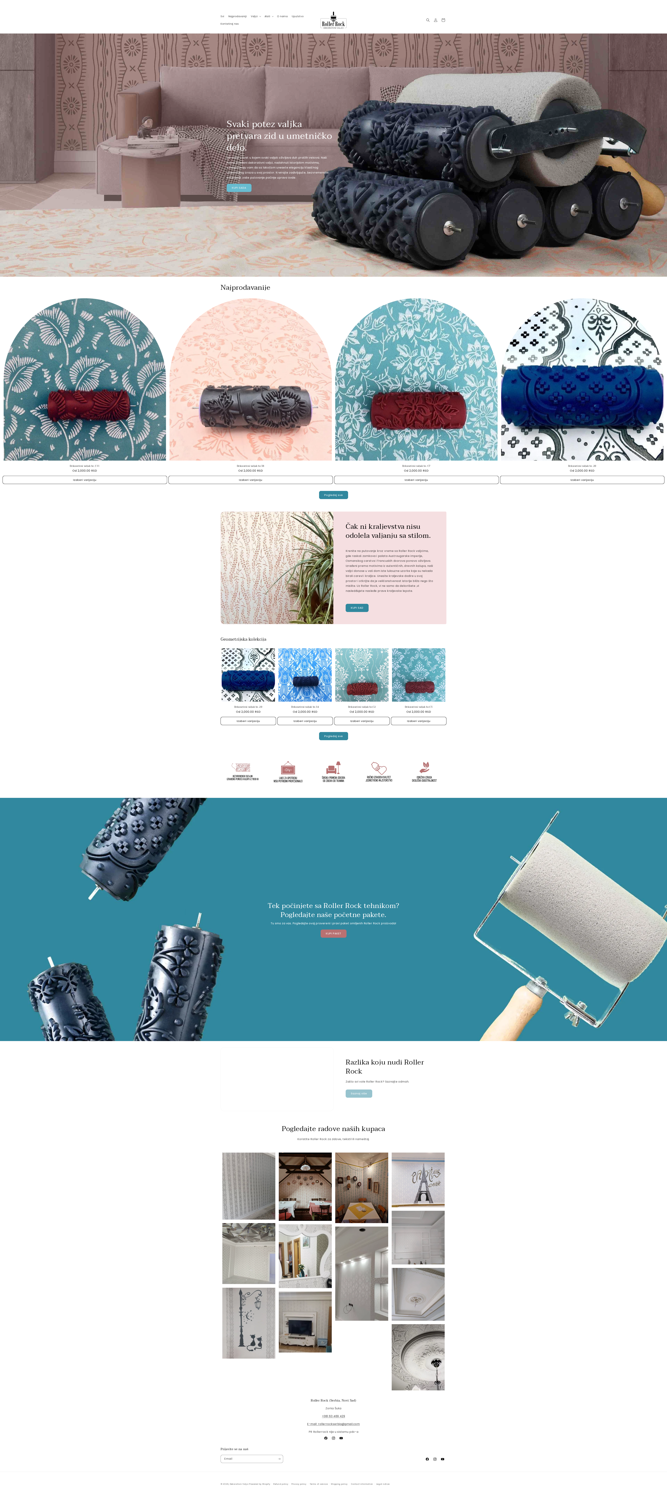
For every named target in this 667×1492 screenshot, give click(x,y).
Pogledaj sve (333, 495)
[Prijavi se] (279, 1459)
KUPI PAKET (333, 933)
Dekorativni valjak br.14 (305, 707)
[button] (255, 16)
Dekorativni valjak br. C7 (416, 466)
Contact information (362, 1483)
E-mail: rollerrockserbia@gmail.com (333, 1424)
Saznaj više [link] (359, 1093)
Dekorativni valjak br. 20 (582, 466)
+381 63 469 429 (333, 1416)
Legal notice (383, 1483)
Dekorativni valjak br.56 (250, 466)
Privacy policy (298, 1483)
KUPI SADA (239, 188)
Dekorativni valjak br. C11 (85, 466)
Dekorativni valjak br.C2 (362, 707)
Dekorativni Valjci (239, 1484)
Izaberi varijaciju (84, 480)
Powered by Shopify (259, 1484)
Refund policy (280, 1483)
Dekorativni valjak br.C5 (419, 707)
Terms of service (319, 1483)
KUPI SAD (357, 608)
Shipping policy (339, 1483)
